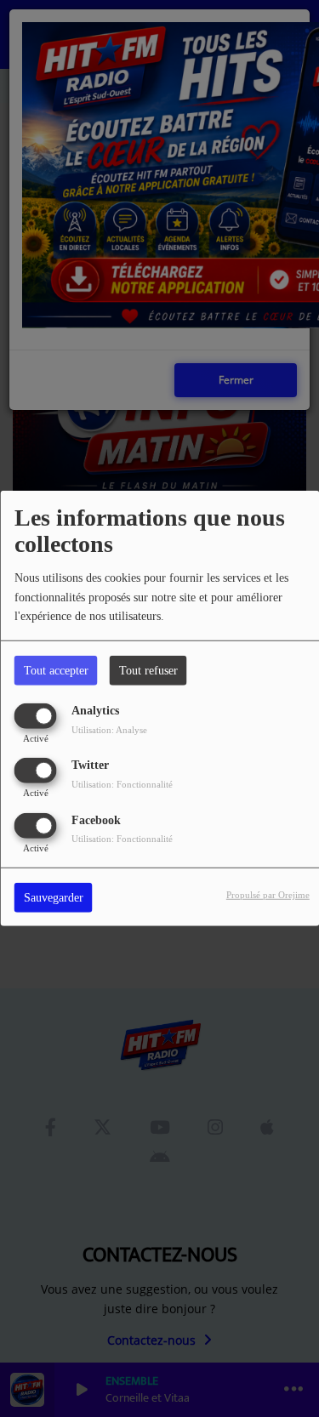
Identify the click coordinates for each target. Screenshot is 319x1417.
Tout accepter (56, 670)
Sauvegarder (53, 897)
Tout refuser (148, 670)
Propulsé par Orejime (268, 894)
